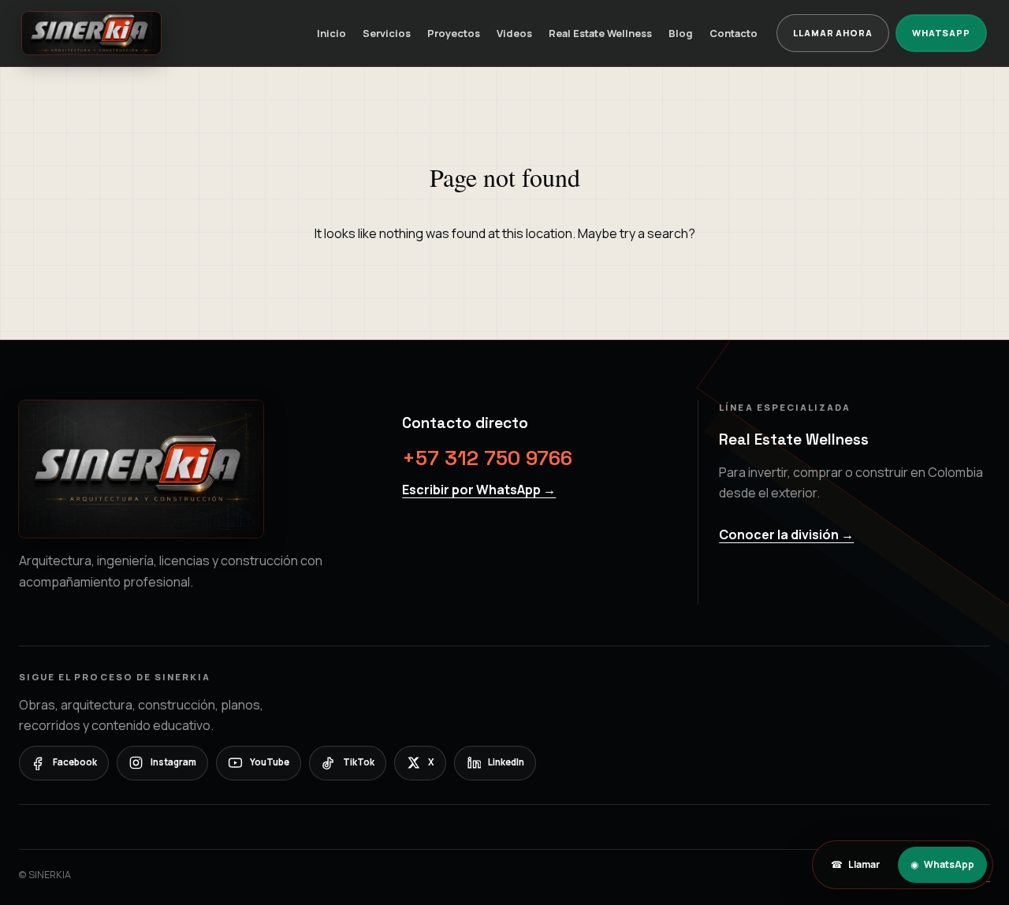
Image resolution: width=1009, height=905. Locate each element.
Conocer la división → (786, 534)
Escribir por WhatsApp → (479, 489)
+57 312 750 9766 (487, 458)
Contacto (733, 33)
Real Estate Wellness (600, 33)
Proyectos (453, 33)
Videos (514, 33)
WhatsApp (941, 33)
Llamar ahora (833, 33)
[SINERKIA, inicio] (91, 33)
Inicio (331, 33)
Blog (680, 33)
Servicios (387, 33)
